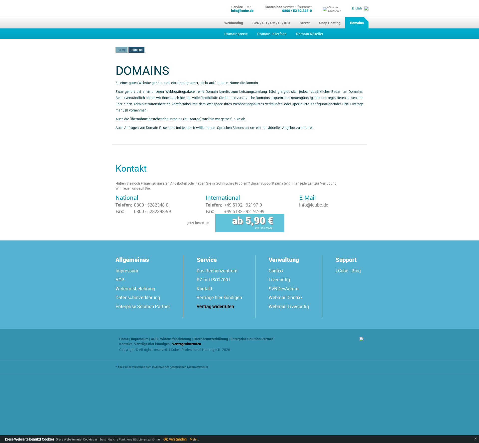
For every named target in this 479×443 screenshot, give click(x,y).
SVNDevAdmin (283, 289)
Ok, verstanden (175, 439)
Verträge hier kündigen (219, 297)
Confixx (276, 271)
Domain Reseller (309, 34)
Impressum (127, 271)
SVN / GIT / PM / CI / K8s (271, 22)
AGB (120, 280)
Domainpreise (236, 34)
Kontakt (204, 289)
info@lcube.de (242, 10)
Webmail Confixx (286, 297)
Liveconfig (279, 280)
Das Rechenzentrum (217, 271)
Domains (357, 22)
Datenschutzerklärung (138, 297)
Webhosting (233, 22)
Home (121, 50)
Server (305, 22)
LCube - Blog (348, 271)
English (357, 8)
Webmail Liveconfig (289, 306)
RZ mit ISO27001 (214, 280)
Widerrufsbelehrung (135, 289)
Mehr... (194, 439)
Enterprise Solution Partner (143, 306)
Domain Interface (271, 34)
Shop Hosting (330, 22)
